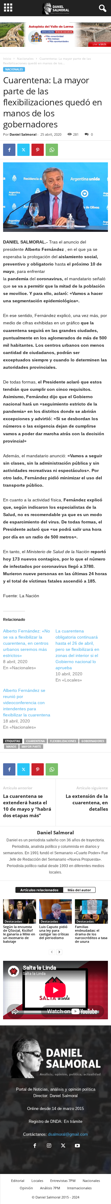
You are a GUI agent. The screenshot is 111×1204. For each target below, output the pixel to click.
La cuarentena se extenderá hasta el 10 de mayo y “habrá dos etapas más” (27, 805)
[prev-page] (52, 952)
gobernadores (92, 741)
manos (11, 747)
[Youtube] (76, 1146)
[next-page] (59, 952)
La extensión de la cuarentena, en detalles (87, 802)
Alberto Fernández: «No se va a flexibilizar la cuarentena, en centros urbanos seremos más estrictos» (26, 643)
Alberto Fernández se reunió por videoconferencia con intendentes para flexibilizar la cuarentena (26, 702)
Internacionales (79, 1188)
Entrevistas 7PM (63, 1180)
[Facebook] (9, 150)
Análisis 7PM (50, 1188)
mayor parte (31, 747)
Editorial (17, 1180)
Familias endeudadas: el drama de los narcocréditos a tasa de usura (91, 934)
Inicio (7, 58)
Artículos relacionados (39, 890)
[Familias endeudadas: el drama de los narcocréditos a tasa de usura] (91, 911)
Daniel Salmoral (23, 134)
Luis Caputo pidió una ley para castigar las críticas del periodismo (54, 932)
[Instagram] (49, 1146)
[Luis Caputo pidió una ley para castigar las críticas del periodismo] (55, 911)
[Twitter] (23, 150)
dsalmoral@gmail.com (68, 1134)
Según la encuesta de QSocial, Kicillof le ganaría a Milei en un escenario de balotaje (19, 934)
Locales (37, 1180)
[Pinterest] (37, 150)
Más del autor (79, 890)
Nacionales (25, 58)
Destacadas (13, 921)
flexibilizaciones (63, 741)
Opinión (26, 1188)
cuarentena (35, 741)
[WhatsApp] (52, 150)
